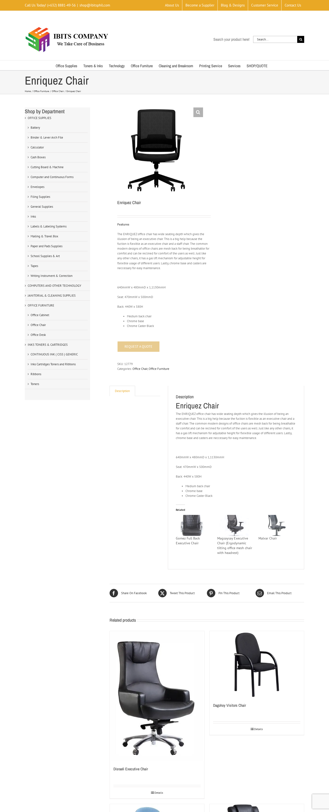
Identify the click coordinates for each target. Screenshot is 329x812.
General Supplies (42, 207)
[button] (198, 112)
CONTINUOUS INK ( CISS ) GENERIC (54, 354)
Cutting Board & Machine (47, 167)
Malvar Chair (267, 538)
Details (158, 792)
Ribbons (36, 374)
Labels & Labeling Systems (48, 226)
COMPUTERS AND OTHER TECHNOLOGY (54, 286)
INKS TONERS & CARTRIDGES (48, 345)
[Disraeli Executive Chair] (157, 696)
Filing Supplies (40, 197)
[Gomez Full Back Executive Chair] (194, 525)
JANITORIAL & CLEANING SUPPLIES (52, 295)
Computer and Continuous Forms (52, 177)
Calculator (37, 147)
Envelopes (37, 187)
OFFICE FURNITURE (41, 305)
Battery (35, 128)
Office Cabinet (40, 315)
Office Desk (38, 335)
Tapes (34, 266)
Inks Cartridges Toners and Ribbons (53, 364)
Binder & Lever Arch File (47, 137)
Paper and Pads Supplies (46, 246)
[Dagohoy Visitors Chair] (257, 664)
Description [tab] (122, 391)
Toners (35, 384)
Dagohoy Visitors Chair (229, 705)
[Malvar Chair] (276, 525)
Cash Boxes (38, 157)
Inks (33, 216)
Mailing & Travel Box (44, 236)
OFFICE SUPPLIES (39, 118)
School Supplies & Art (45, 256)
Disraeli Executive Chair (130, 769)
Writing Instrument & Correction (51, 276)
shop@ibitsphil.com (94, 5)
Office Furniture (159, 369)
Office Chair (139, 369)
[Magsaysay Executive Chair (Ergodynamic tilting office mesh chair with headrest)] (235, 525)
